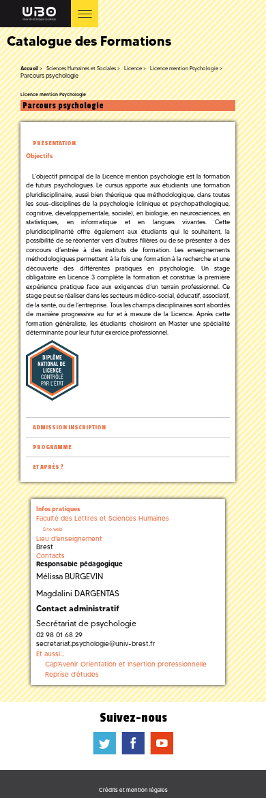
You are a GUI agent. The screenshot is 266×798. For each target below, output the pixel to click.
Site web (52, 529)
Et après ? (48, 467)
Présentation (54, 143)
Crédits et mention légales (133, 789)
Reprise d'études (72, 674)
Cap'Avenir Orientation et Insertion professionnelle (126, 664)
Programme (52, 447)
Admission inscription (69, 427)
